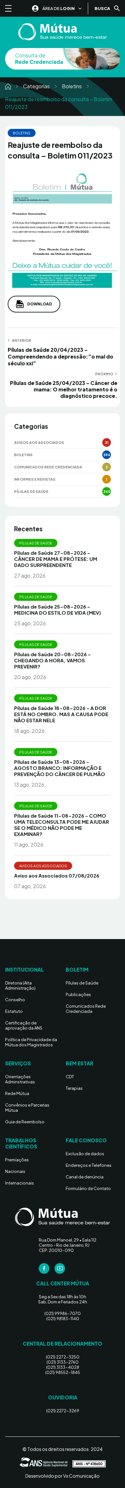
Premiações (17, 1159)
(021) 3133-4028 (62, 1367)
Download (39, 304)
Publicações (78, 994)
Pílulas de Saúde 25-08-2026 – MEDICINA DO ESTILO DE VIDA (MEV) (57, 609)
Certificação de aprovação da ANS (23, 1025)
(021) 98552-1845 (62, 1372)
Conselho (15, 999)
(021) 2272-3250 (62, 1356)
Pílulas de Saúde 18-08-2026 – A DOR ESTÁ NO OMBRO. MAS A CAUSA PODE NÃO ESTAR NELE (61, 714)
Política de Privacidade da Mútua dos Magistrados (31, 1042)
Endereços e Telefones (89, 1165)
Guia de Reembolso (25, 1121)
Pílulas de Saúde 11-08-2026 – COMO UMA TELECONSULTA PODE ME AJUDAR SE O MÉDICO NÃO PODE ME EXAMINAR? (61, 824)
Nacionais (15, 1171)
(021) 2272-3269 (62, 1410)
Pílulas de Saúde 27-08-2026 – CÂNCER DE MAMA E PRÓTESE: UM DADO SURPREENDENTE (55, 559)
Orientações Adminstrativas (20, 1079)
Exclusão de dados (85, 1153)
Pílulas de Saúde (31, 491)
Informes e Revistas (34, 479)
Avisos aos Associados (39, 442)
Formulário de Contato (88, 1188)
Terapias (74, 1088)
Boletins (72, 86)
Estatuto (14, 1011)
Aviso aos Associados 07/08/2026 (56, 875)
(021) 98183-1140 (62, 1318)
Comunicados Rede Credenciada (48, 467)
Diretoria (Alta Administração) (20, 985)
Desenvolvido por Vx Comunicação (62, 1476)
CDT (70, 1076)
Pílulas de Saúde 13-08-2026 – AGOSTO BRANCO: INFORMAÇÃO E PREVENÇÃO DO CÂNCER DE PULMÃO (59, 768)
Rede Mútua (17, 1093)
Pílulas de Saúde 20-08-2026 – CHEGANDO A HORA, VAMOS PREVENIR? (52, 660)
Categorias (36, 86)
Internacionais (19, 1183)
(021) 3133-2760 (62, 1362)
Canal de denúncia (85, 1176)
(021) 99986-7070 (62, 1313)
